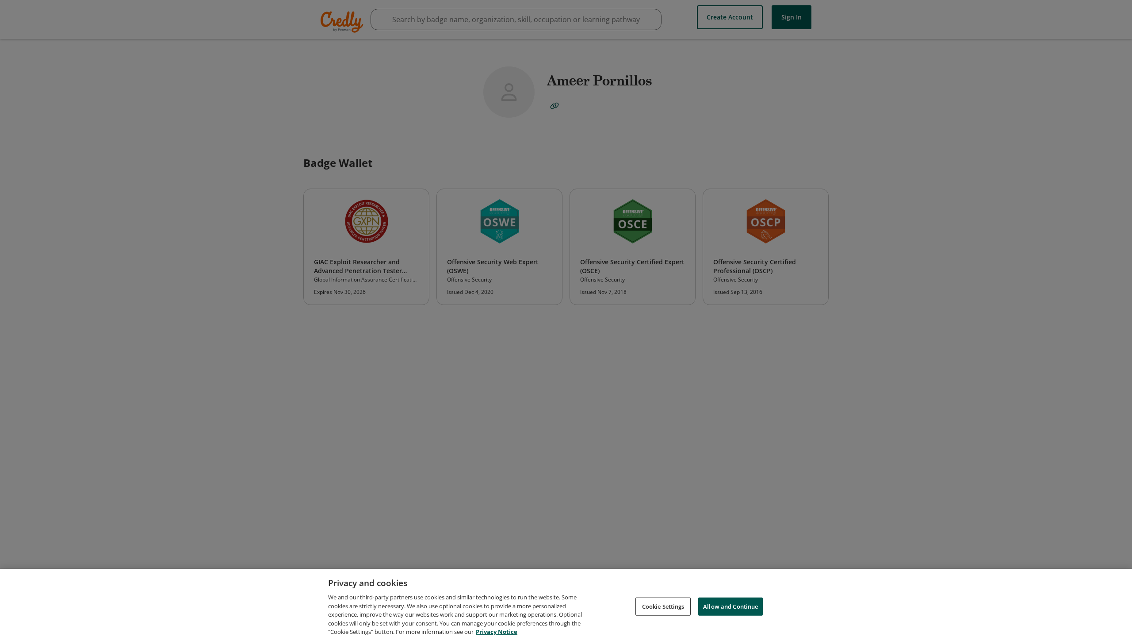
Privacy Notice (496, 632)
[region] (566, 605)
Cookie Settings (663, 606)
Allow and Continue (730, 606)
